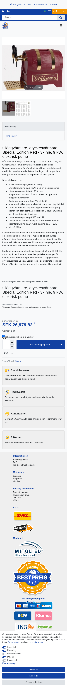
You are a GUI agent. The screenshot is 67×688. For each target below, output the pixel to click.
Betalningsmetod (20, 459)
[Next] (62, 67)
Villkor (16, 500)
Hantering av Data (21, 495)
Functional (12, 660)
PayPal (10, 657)
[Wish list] (49, 11)
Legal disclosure (36, 642)
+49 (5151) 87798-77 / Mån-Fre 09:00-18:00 (34, 4)
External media (14, 653)
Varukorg (17, 481)
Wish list (9, 353)
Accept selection (34, 682)
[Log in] (3, 11)
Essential (11, 647)
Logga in (17, 476)
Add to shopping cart (39, 344)
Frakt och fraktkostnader (24, 465)
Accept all (33, 669)
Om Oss (17, 497)
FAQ (15, 462)
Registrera (17, 478)
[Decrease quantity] (12, 347)
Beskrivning (10, 126)
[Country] (45, 11)
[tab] (33, 126)
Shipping (17, 361)
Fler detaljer (11, 136)
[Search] (61, 17)
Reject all (33, 675)
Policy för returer (20, 492)
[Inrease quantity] (12, 342)
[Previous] (4, 67)
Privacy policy (14, 642)
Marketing (11, 650)
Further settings (9, 663)
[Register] (8, 11)
